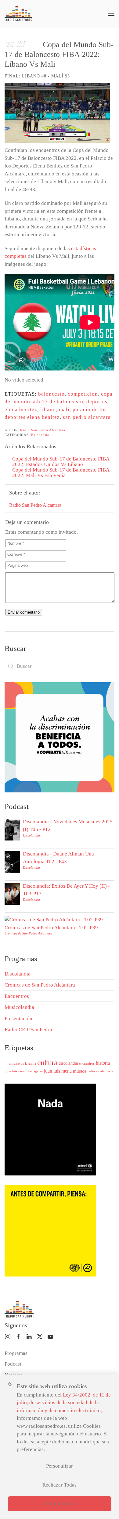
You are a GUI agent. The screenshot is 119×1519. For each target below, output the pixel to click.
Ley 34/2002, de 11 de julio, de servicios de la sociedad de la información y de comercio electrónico (64, 1402)
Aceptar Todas (59, 1503)
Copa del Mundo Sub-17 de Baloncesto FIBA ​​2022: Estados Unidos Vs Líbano (61, 461)
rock (110, 1071)
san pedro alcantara (87, 417)
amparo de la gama (22, 1063)
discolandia (68, 1063)
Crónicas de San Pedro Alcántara (28, 933)
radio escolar (97, 1071)
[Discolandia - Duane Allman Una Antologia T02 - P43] (12, 861)
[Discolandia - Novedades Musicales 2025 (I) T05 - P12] (12, 829)
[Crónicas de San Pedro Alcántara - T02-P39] (54, 919)
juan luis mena (58, 1070)
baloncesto (51, 394)
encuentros (87, 1063)
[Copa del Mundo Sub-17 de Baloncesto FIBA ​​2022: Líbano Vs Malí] (57, 113)
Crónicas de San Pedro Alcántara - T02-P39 (51, 928)
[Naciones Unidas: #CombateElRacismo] (59, 737)
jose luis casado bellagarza (24, 1071)
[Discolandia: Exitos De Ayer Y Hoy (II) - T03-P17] (12, 894)
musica (79, 1071)
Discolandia (31, 835)
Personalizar (59, 1466)
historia (103, 1063)
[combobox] (59, 666)
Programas (16, 1353)
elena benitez (21, 409)
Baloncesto (40, 435)
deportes (96, 401)
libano (48, 409)
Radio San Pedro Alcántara (42, 430)
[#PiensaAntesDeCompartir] (50, 1230)
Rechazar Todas (59, 1485)
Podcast (13, 1364)
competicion (83, 394)
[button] (111, 14)
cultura (47, 1062)
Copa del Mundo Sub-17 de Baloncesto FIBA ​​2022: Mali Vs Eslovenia (61, 472)
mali (64, 409)
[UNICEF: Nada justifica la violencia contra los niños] (50, 1129)
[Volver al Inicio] (18, 14)
